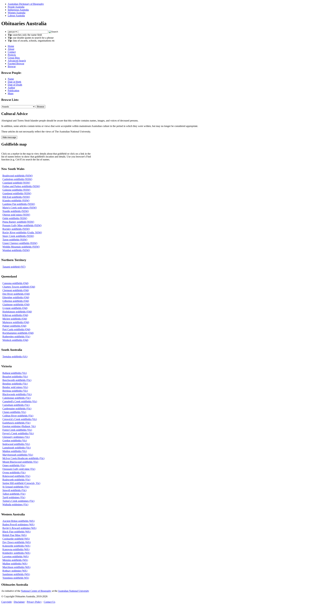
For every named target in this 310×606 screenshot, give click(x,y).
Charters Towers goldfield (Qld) (18, 286)
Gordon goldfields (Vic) (14, 440)
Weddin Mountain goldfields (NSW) (21, 246)
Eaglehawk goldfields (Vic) (16, 422)
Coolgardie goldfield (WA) (16, 538)
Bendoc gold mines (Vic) (15, 387)
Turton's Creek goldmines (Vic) (18, 501)
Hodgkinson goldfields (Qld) (17, 311)
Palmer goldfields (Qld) (14, 325)
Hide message (9, 137)
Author (11, 87)
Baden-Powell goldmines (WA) (18, 524)
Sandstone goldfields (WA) (16, 574)
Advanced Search (17, 60)
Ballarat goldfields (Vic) (14, 373)
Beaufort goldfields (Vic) (15, 376)
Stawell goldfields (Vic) (14, 490)
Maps (10, 93)
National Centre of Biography (36, 591)
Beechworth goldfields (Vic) (16, 380)
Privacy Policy (34, 602)
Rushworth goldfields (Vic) (16, 479)
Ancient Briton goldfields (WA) (18, 521)
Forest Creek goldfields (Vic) (17, 429)
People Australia (16, 6)
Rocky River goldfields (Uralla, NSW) (22, 232)
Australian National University (73, 591)
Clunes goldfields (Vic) (14, 412)
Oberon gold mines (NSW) (16, 214)
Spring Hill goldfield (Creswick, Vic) (21, 483)
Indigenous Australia (18, 9)
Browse (12, 66)
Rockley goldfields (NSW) (16, 229)
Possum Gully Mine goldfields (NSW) (21, 225)
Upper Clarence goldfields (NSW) (19, 243)
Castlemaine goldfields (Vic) (16, 408)
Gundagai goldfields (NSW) (16, 193)
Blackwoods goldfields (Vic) (17, 394)
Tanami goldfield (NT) (14, 266)
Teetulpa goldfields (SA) (14, 356)
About (11, 49)
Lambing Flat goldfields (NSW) (18, 204)
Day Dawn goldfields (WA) (16, 542)
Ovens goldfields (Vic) (14, 472)
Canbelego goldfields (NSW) (17, 179)
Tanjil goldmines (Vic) (13, 497)
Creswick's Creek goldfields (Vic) (19, 419)
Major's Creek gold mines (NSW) (19, 207)
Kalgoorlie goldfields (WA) (16, 545)
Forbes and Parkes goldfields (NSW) (21, 186)
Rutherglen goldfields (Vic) (16, 336)
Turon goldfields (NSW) (14, 239)
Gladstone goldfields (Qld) (16, 304)
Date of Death (15, 84)
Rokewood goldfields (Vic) (16, 476)
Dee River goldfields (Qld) (16, 294)
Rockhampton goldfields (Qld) (18, 333)
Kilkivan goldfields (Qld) (15, 315)
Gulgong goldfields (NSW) (16, 189)
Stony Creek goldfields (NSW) (18, 236)
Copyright (6, 602)
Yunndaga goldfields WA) (15, 577)
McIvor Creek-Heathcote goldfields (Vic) (23, 458)
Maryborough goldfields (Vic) (17, 454)
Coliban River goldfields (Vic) (17, 415)
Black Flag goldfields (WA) (16, 531)
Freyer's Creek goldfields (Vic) (18, 433)
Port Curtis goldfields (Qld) (16, 329)
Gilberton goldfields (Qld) (15, 301)
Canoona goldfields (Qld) (15, 283)
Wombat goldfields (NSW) (16, 250)
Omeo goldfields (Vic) (13, 465)
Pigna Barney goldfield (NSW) (18, 221)
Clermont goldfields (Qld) (15, 290)
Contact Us (49, 602)
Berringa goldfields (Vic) (15, 390)
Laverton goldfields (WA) (15, 556)
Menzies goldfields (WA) (15, 560)
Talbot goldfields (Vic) (13, 493)
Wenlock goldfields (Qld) (15, 340)
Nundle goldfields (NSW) (15, 211)
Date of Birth (14, 81)
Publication (13, 90)
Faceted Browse (16, 63)
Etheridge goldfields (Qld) (15, 297)
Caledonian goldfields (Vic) (16, 398)
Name (11, 79)
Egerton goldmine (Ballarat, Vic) (19, 426)
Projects (12, 54)
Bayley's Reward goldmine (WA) (19, 528)
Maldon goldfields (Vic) (14, 451)
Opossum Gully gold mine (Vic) (18, 469)
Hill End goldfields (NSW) (16, 197)
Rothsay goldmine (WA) (14, 570)
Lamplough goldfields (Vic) (16, 447)
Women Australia (16, 12)
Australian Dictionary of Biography (26, 4)
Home (11, 46)
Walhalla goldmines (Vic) (15, 504)
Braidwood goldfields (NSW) (17, 175)
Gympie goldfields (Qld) (14, 308)
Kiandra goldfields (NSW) (15, 200)
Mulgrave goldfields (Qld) (15, 322)
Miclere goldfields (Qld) (14, 318)
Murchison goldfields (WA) (16, 567)
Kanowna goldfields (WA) (15, 549)
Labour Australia (16, 15)
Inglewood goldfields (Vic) (16, 444)
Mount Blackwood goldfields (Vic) (20, 461)
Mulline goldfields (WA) (14, 563)
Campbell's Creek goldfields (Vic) (19, 401)
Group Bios (14, 57)
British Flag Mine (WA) (14, 535)
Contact (12, 52)
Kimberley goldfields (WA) (16, 553)
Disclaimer (19, 602)
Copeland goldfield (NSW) (16, 182)
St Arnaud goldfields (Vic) (15, 486)
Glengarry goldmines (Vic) (16, 437)
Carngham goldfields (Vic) (16, 405)
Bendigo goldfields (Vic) (15, 383)
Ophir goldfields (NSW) (14, 218)
